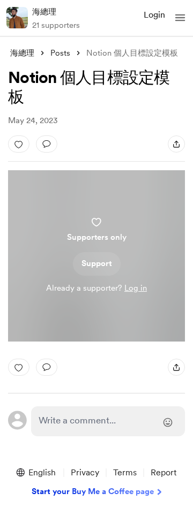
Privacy (85, 472)
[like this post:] (18, 144)
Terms (125, 472)
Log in (135, 288)
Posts (60, 53)
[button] (180, 17)
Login (154, 15)
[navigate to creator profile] (17, 17)
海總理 (44, 12)
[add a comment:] (46, 144)
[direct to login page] (108, 421)
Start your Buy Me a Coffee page (93, 491)
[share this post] (176, 144)
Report (163, 472)
